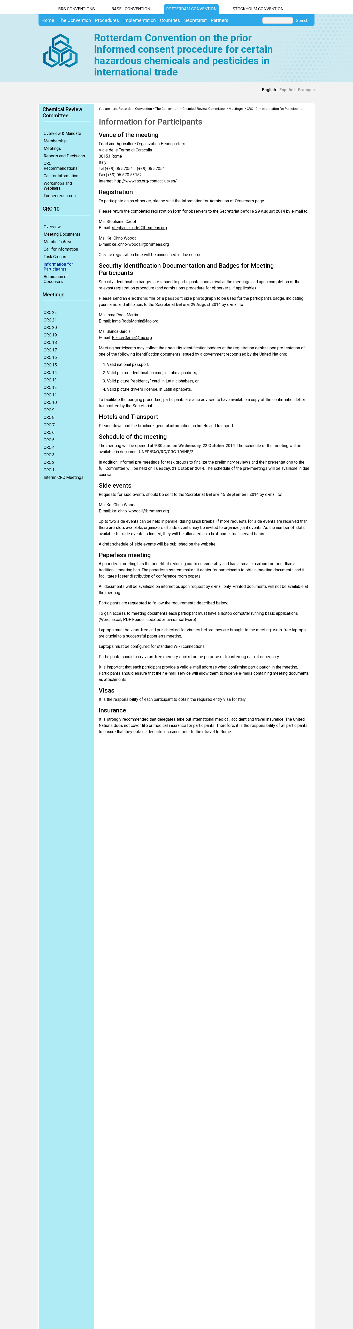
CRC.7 (49, 424)
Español (287, 89)
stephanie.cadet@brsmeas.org (139, 227)
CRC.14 (50, 372)
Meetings (52, 148)
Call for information (61, 249)
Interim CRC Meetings (63, 477)
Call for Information (61, 175)
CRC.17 (50, 350)
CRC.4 (49, 447)
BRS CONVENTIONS (76, 8)
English (269, 89)
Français (306, 89)
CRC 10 (252, 109)
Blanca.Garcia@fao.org (132, 337)
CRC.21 (50, 320)
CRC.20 (50, 327)
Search (302, 21)
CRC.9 (49, 410)
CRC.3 (49, 454)
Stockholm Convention (258, 8)
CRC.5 (49, 439)
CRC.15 (50, 365)
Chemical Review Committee (203, 109)
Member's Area (57, 241)
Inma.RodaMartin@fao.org (135, 321)
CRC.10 (50, 402)
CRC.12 (50, 387)
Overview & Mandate (62, 133)
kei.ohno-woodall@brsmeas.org (140, 244)
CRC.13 (50, 380)
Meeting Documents (62, 234)
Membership (55, 141)
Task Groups (55, 256)
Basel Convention (130, 8)
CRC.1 (49, 469)
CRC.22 (50, 312)
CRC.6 (49, 432)
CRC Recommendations (61, 166)
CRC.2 (49, 462)
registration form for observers (179, 211)
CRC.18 (50, 342)
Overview (52, 226)
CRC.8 (49, 417)
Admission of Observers (56, 279)
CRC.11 (50, 395)
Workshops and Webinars (58, 186)
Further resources (60, 195)
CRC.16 (50, 357)
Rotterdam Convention (191, 8)
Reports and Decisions (64, 155)
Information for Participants (58, 267)
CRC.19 (50, 335)
